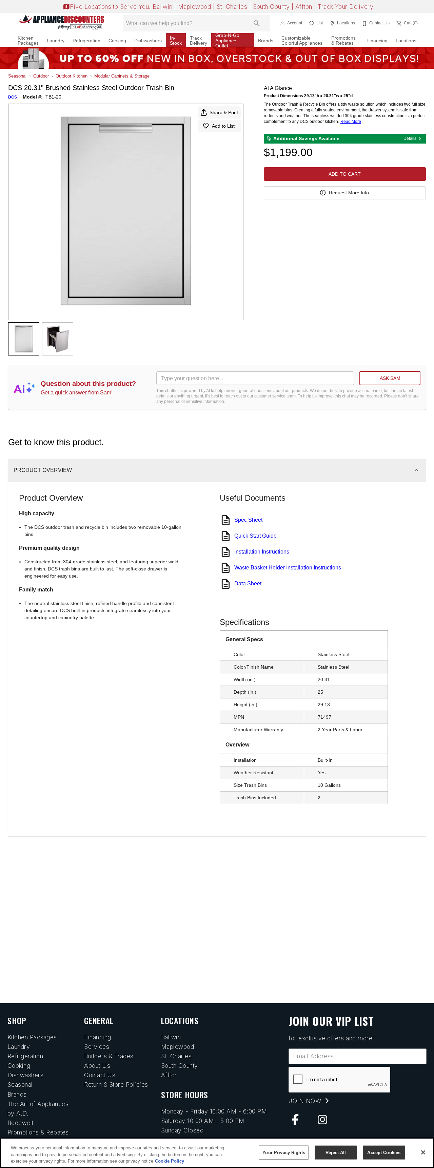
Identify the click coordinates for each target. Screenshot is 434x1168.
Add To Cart (345, 174)
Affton (304, 6)
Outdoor (41, 76)
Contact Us (99, 1075)
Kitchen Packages (28, 41)
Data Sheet (247, 583)
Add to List (223, 126)
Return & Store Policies (116, 1084)
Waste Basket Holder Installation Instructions (287, 567)
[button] (282, 23)
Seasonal (17, 76)
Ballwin (163, 6)
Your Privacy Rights (283, 1152)
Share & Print (224, 112)
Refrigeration (86, 40)
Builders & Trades (108, 1056)
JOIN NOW (306, 1100)
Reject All (336, 1152)
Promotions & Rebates (343, 41)
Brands (265, 40)
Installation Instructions (261, 552)
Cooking (117, 40)
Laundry (55, 40)
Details (409, 138)
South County (272, 6)
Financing (377, 40)
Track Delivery (198, 41)
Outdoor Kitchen (71, 76)
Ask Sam (390, 378)
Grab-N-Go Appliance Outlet (227, 41)
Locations (406, 40)
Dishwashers (148, 40)
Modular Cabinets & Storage (122, 76)
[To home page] (61, 23)
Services (96, 1046)
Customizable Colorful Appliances (301, 41)
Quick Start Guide (255, 536)
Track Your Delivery (345, 6)
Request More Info (349, 192)
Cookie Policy (169, 1161)
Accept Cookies (383, 1152)
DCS (12, 97)
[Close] (423, 1152)
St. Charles (233, 6)
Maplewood (195, 6)
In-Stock (176, 41)
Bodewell (20, 1122)
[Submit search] (257, 23)
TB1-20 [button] (53, 97)
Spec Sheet (248, 520)
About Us (97, 1065)
